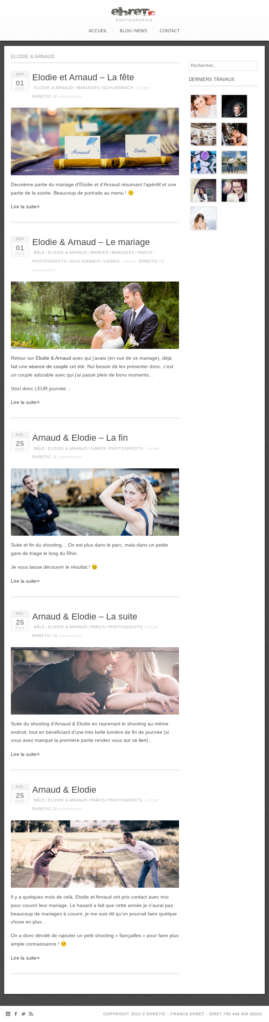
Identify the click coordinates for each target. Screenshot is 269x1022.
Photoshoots (49, 261)
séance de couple (48, 366)
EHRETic (41, 96)
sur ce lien (135, 740)
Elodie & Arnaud (54, 88)
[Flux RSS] (31, 1015)
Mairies (100, 252)
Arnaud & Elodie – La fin (80, 437)
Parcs (145, 252)
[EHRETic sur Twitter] (23, 1015)
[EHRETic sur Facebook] (15, 1015)
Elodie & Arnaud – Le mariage (91, 242)
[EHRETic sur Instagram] (8, 1015)
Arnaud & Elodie (64, 789)
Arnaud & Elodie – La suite (84, 616)
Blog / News (133, 30)
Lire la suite (25, 206)
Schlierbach (118, 88)
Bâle (39, 252)
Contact (170, 30)
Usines (112, 261)
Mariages (88, 88)
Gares (98, 448)
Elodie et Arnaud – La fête (83, 77)
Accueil (98, 30)
